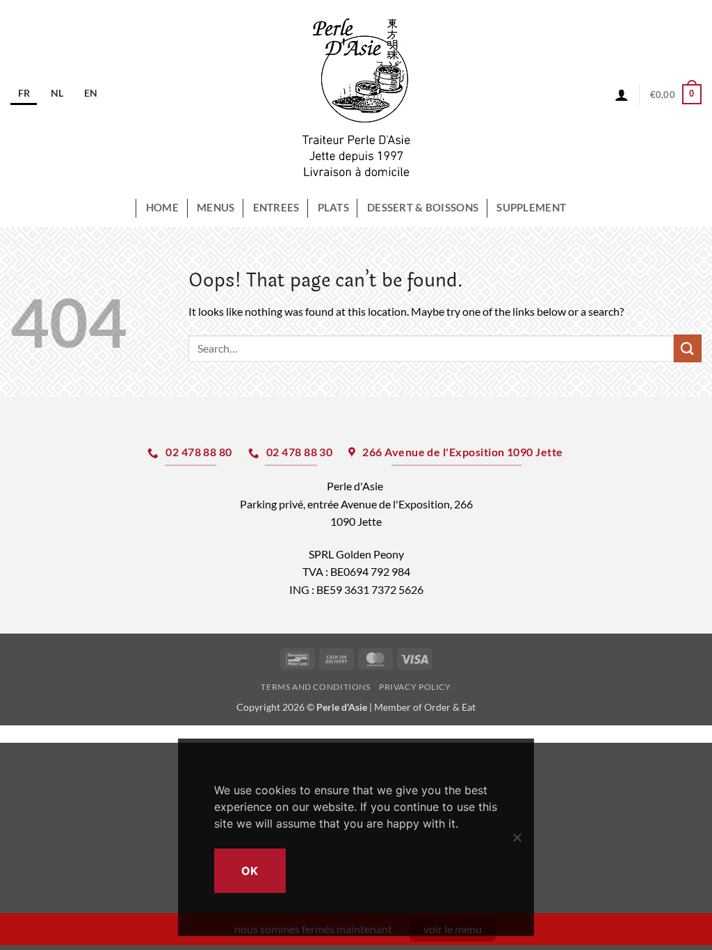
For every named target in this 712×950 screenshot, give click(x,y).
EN (90, 93)
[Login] (622, 94)
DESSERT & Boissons (422, 208)
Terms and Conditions (315, 687)
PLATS (333, 208)
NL (57, 93)
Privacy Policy (415, 687)
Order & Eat (450, 707)
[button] (676, 94)
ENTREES (276, 208)
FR (24, 93)
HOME (162, 208)
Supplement (531, 208)
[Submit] (688, 348)
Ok (250, 871)
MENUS (215, 208)
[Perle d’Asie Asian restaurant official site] (356, 94)
